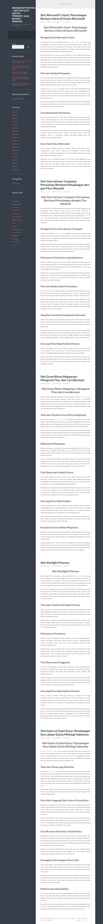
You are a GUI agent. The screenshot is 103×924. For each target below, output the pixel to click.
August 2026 (15, 112)
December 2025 (16, 137)
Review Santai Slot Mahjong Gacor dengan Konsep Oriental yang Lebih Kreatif (21, 78)
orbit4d (14, 226)
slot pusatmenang (16, 217)
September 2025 (16, 147)
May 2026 (14, 121)
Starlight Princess (16, 232)
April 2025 (14, 163)
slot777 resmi (51, 771)
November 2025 (16, 140)
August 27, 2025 (45, 737)
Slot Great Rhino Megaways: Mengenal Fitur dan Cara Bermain (62, 378)
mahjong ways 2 (16, 201)
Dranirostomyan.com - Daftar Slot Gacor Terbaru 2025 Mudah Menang (26, 15)
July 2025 (14, 153)
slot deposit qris (16, 210)
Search (14, 44)
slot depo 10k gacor (17, 204)
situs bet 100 (54, 88)
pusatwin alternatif (84, 397)
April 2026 (14, 124)
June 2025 (14, 157)
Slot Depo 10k (15, 241)
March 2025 (15, 166)
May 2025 (14, 160)
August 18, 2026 (45, 22)
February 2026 (15, 131)
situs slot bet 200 (59, 233)
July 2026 (14, 115)
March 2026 (15, 128)
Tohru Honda (56, 22)
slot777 (14, 245)
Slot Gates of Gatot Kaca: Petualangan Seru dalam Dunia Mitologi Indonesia (65, 732)
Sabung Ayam (15, 235)
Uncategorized (15, 183)
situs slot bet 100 (60, 419)
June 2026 (14, 118)
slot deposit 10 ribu (17, 220)
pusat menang (15, 213)
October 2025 (15, 144)
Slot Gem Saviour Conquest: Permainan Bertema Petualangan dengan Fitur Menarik (65, 184)
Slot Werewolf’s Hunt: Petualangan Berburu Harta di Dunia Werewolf (63, 16)
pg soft (13, 223)
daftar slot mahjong (17, 229)
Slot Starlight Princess (54, 562)
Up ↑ (83, 920)
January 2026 (15, 134)
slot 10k (42, 627)
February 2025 (15, 169)
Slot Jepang (15, 238)
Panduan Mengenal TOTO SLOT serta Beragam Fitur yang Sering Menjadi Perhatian (21, 67)
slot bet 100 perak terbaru (48, 751)
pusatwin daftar (74, 42)
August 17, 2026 (45, 566)
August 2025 (15, 150)
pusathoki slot (15, 207)
